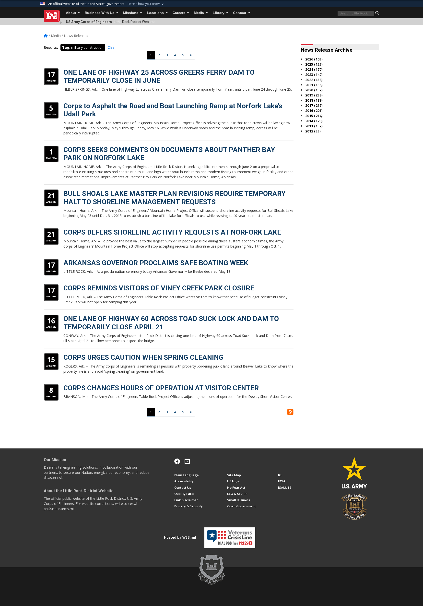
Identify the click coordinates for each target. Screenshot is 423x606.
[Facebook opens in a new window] (177, 461)
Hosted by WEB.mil (180, 537)
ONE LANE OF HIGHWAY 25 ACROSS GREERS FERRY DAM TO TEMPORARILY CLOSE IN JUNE (159, 76)
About (71, 13)
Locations (156, 13)
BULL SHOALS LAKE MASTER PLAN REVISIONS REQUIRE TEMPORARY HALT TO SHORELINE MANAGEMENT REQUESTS (174, 198)
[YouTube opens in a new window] (187, 461)
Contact (240, 13)
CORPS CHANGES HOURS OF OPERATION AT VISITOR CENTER (161, 388)
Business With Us (100, 13)
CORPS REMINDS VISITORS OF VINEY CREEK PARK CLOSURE (158, 288)
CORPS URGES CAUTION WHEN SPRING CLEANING (143, 357)
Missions (131, 13)
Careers (179, 13)
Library (219, 13)
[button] (146, 3)
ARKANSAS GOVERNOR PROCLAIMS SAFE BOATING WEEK (155, 263)
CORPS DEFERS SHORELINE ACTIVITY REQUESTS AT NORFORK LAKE (172, 232)
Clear (112, 47)
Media (199, 13)
